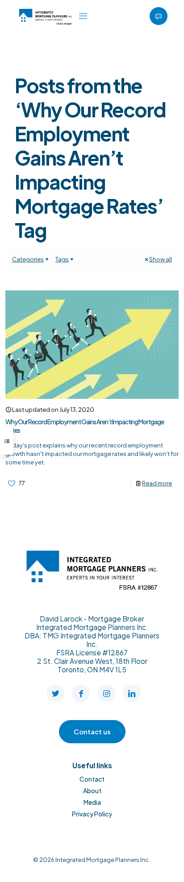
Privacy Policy (92, 814)
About (92, 791)
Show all (160, 259)
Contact (92, 779)
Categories (28, 259)
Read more (157, 483)
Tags (62, 259)
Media (92, 802)
